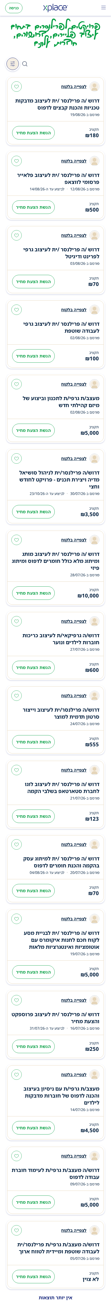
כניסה (14, 7)
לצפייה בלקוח (73, 86)
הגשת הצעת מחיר (33, 133)
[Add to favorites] (16, 87)
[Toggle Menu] (103, 8)
